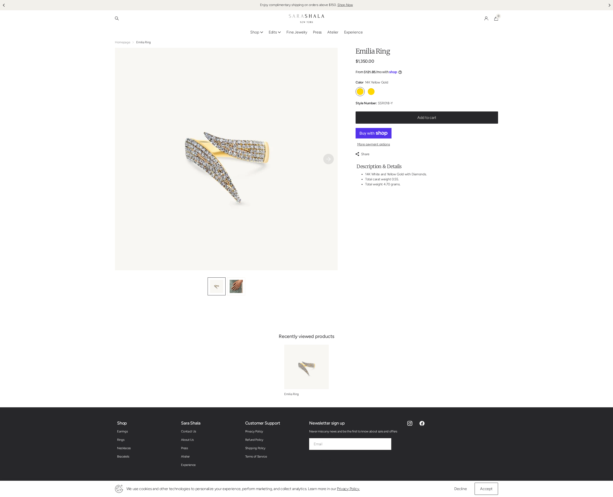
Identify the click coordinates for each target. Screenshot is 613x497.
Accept (486, 488)
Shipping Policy (255, 448)
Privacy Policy (254, 431)
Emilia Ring (291, 394)
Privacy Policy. (348, 488)
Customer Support (262, 423)
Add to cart (426, 117)
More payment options (373, 144)
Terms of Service (256, 456)
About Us (187, 440)
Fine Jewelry (296, 32)
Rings (120, 440)
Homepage (122, 42)
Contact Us (188, 431)
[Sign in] (486, 18)
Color (372, 82)
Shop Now (345, 5)
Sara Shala (190, 423)
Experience (188, 465)
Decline (460, 488)
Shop (122, 423)
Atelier (332, 32)
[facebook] (422, 423)
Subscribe (323, 460)
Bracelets (123, 456)
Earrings (122, 431)
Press (317, 32)
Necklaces (124, 448)
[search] (117, 18)
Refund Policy (254, 440)
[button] (3, 5)
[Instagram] (409, 423)
